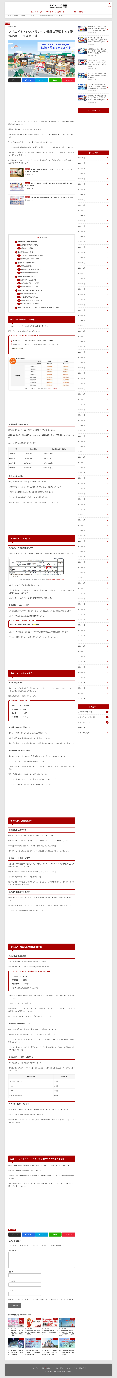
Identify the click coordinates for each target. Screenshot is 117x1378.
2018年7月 (81, 667)
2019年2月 (81, 630)
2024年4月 (81, 305)
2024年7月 (81, 289)
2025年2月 (81, 252)
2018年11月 (81, 646)
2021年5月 (81, 488)
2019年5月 (81, 614)
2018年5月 (81, 677)
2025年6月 (81, 231)
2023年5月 (81, 362)
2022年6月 (81, 420)
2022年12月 (82, 389)
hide (45, 237)
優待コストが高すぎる (27, 280)
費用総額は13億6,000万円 (28, 259)
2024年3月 (81, 310)
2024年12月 (82, 263)
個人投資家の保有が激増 (28, 245)
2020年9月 (81, 530)
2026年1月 (81, 194)
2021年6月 (81, 483)
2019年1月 (81, 635)
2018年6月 (81, 672)
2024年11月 (81, 268)
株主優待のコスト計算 (24, 252)
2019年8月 (81, 599)
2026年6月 (81, 168)
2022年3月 (81, 436)
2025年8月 (81, 221)
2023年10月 (82, 336)
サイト (10, 1290)
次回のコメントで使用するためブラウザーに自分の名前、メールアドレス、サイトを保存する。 (42, 1299)
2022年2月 (81, 441)
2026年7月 (81, 163)
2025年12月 (82, 200)
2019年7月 (81, 604)
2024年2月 (81, 315)
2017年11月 (81, 698)
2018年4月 (81, 682)
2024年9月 (81, 278)
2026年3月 (81, 184)
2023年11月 (81, 331)
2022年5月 (81, 425)
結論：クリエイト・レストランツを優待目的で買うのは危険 (37, 307)
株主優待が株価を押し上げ (28, 297)
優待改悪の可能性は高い (25, 276)
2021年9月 (81, 467)
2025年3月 (81, 247)
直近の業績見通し (25, 266)
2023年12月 (82, 326)
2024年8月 (81, 284)
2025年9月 (81, 215)
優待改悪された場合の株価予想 (30, 300)
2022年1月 (81, 446)
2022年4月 (81, 431)
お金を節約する (59, 12)
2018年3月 (81, 688)
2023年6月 (81, 357)
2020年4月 (81, 557)
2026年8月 (81, 158)
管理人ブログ (82, 12)
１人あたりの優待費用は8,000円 (30, 255)
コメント (12, 1250)
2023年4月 (81, 368)
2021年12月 (82, 452)
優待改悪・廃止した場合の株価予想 (29, 290)
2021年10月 (82, 462)
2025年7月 (81, 226)
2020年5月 (81, 551)
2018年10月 (82, 651)
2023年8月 (81, 347)
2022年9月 (81, 404)
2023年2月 (81, 378)
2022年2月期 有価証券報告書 (56, 579)
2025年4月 (81, 242)
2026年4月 (81, 179)
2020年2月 (81, 567)
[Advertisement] (41, 102)
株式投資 (23, 15)
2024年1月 (81, 320)
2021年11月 (81, 457)
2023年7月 (81, 352)
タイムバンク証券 (55, 1371)
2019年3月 (81, 625)
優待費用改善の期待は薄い (28, 272)
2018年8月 (81, 662)
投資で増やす (49, 12)
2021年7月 (81, 478)
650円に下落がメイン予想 (28, 303)
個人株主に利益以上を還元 (28, 283)
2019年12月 (82, 577)
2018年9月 (81, 656)
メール (11, 1281)
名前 (10, 1272)
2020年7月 (81, 541)
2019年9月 (81, 593)
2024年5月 (81, 299)
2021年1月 (81, 509)
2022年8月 (81, 410)
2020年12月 (82, 515)
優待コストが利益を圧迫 (25, 263)
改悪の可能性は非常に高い (28, 286)
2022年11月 (81, 394)
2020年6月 (81, 546)
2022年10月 (82, 399)
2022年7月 (81, 415)
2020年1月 (81, 572)
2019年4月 (81, 620)
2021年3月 (81, 499)
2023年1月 (81, 383)
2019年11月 (81, 583)
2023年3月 (81, 373)
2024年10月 (82, 273)
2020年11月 (81, 520)
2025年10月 (82, 210)
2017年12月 (82, 693)
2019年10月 (82, 588)
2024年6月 (81, 294)
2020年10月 (82, 525)
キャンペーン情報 (71, 12)
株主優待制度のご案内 (54, 388)
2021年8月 (81, 473)
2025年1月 (81, 257)
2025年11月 (81, 205)
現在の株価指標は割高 (27, 293)
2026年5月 (81, 173)
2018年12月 (82, 641)
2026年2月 (81, 189)
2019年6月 (81, 609)
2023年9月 (81, 341)
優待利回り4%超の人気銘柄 (26, 241)
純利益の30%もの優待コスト (29, 269)
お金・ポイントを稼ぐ (37, 12)
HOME (9, 15)
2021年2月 (81, 504)
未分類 (81, 727)
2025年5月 (81, 236)
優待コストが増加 (25, 248)
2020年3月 (81, 562)
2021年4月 (81, 494)
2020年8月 (81, 536)
